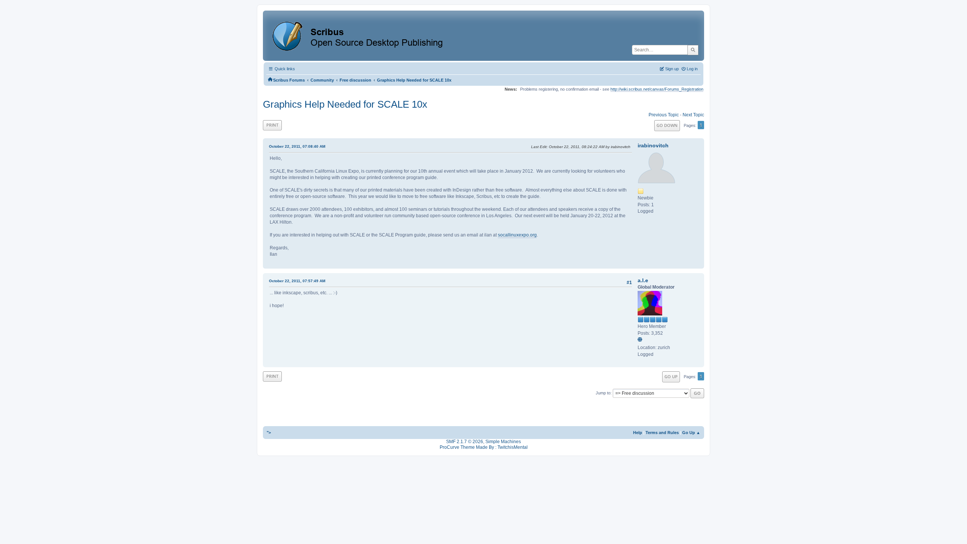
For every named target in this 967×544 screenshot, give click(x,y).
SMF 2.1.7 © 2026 (464, 441)
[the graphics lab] (641, 340)
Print (272, 125)
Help (637, 432)
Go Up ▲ (691, 432)
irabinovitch (653, 145)
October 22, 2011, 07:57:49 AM (297, 281)
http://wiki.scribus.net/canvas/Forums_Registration (656, 89)
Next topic (693, 114)
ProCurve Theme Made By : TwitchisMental (484, 447)
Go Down (667, 125)
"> (269, 432)
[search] (692, 50)
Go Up (671, 376)
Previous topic (664, 114)
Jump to (603, 393)
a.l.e (643, 280)
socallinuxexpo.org (517, 235)
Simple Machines (503, 441)
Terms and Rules (662, 432)
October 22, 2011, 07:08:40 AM (297, 146)
